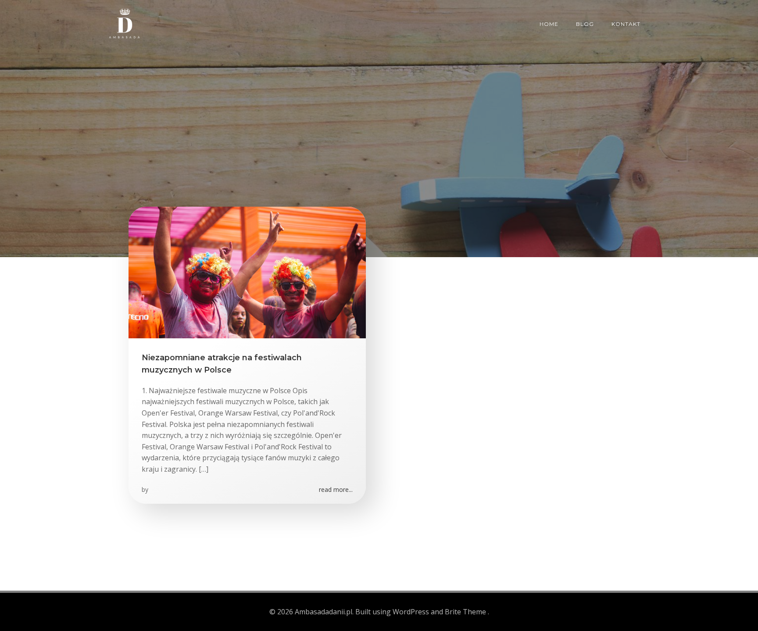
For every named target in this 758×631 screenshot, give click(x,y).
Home (549, 24)
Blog (585, 24)
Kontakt (625, 24)
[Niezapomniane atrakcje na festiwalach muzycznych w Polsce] (247, 271)
